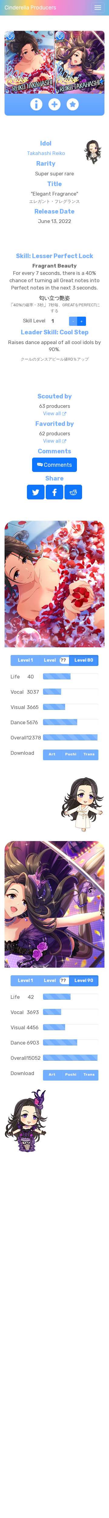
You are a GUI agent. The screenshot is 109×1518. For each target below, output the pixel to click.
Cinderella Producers (30, 7)
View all (52, 413)
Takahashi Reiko (46, 153)
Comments (57, 465)
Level (25, 660)
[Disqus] (54, 1256)
